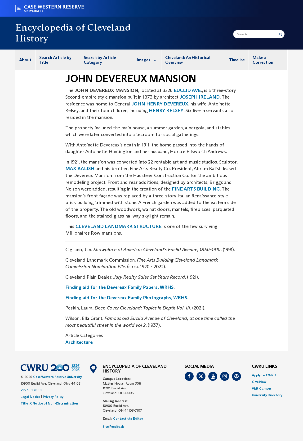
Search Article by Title (55, 60)
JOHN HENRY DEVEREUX (159, 104)
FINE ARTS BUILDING (196, 189)
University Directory (267, 395)
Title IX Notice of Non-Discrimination (49, 403)
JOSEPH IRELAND (200, 97)
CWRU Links (264, 366)
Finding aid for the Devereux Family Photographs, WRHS (126, 297)
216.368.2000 (31, 390)
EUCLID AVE (187, 90)
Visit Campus (262, 388)
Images (143, 60)
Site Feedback (113, 426)
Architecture (79, 342)
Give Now (259, 382)
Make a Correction (263, 60)
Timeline (237, 60)
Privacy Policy (53, 397)
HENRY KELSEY (166, 110)
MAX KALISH (79, 168)
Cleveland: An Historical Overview (187, 60)
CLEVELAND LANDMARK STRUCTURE (118, 226)
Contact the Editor (128, 418)
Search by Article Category (100, 60)
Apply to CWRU (264, 375)
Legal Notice (30, 397)
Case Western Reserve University (57, 377)
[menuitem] (25, 60)
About (25, 60)
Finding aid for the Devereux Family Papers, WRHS (119, 287)
